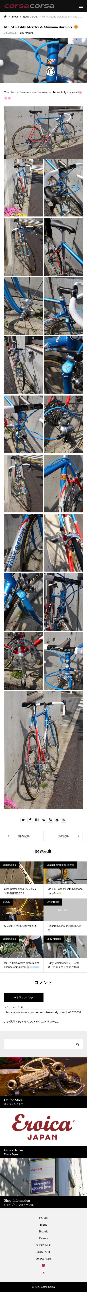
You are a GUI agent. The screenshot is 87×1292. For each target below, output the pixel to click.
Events (43, 1238)
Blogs (43, 1224)
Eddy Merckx (26, 33)
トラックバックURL (14, 1007)
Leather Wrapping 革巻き (60, 864)
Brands (43, 1231)
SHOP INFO (43, 1245)
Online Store (44, 1258)
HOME (43, 1217)
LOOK (6, 901)
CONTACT (43, 1252)
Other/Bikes (9, 864)
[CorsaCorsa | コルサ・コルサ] (29, 6)
